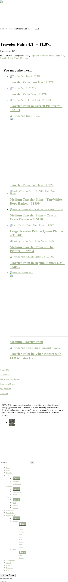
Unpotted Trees (47, 56)
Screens (15, 494)
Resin (20, 544)
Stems (14, 549)
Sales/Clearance (10, 560)
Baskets (21, 547)
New (7, 470)
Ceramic (21, 529)
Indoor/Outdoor (10, 513)
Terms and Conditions (10, 379)
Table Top (8, 497)
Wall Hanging (9, 510)
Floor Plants (9, 486)
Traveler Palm (6, 58)
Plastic (20, 539)
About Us (4, 370)
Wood (20, 537)
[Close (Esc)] (10, 578)
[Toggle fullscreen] (4, 578)
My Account (5, 389)
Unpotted (35, 56)
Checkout (4, 393)
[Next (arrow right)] (4, 581)
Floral (14, 503)
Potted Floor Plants (17, 492)
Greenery (15, 505)
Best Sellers (9, 473)
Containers (15, 521)
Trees (9, 29)
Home (2, 29)
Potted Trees (16, 481)
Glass (20, 527)
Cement (21, 542)
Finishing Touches (10, 515)
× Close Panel (7, 575)
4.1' (62, 56)
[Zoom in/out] (1, 578)
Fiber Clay (21, 532)
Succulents (15, 508)
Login (7, 570)
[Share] (7, 578)
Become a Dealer (7, 384)
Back (16, 478)
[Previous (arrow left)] (1, 581)
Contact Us (5, 375)
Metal (20, 534)
